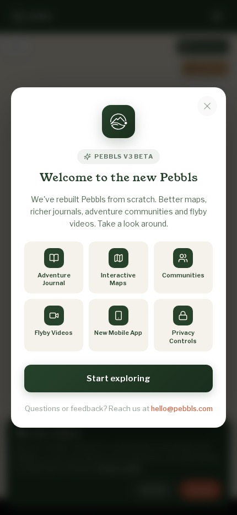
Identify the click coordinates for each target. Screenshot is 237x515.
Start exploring (118, 378)
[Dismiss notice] (207, 106)
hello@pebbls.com (182, 408)
